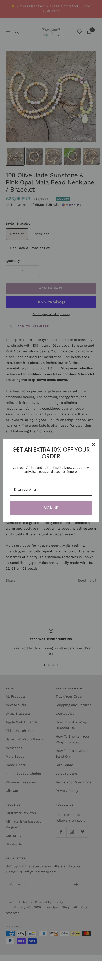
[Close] (93, 444)
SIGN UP (51, 508)
